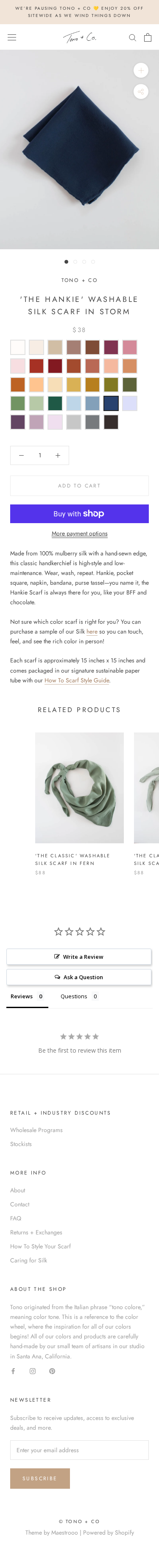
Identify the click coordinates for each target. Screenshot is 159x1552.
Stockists (21, 1144)
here (92, 631)
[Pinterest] (52, 1371)
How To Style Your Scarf (40, 1246)
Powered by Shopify (108, 1532)
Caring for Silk (28, 1260)
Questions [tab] (74, 996)
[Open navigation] (12, 37)
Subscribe (40, 1478)
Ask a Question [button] (83, 977)
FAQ (15, 1218)
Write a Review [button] (83, 956)
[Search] (133, 37)
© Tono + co (79, 1521)
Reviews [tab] (22, 996)
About (17, 1190)
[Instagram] (33, 1371)
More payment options (80, 533)
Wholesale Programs (36, 1130)
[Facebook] (13, 1371)
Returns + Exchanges (36, 1232)
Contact (19, 1204)
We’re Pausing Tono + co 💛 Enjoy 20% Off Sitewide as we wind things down (79, 12)
